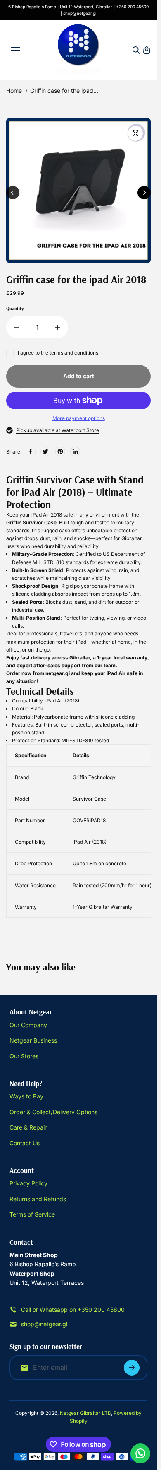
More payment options (78, 418)
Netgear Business (33, 1040)
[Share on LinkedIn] (75, 451)
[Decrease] (16, 327)
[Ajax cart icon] (146, 50)
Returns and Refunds (37, 1198)
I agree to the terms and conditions (58, 353)
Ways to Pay (26, 1096)
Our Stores (23, 1056)
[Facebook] (31, 451)
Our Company (28, 1024)
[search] (136, 50)
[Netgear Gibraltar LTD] (79, 50)
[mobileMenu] (15, 50)
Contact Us (24, 1143)
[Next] (144, 192)
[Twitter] (45, 451)
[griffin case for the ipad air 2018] (135, 133)
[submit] (132, 1368)
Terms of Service (32, 1214)
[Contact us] (140, 1453)
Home (14, 90)
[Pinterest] (60, 451)
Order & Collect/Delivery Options (53, 1111)
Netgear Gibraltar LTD (85, 1413)
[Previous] (12, 192)
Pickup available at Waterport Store (57, 430)
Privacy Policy (28, 1183)
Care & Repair (28, 1127)
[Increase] (57, 327)
